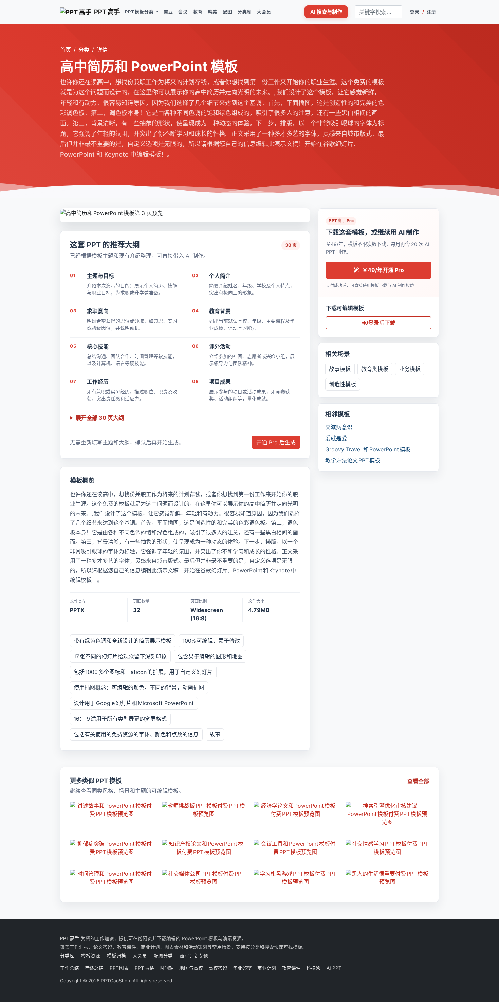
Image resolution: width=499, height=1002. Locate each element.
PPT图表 (119, 968)
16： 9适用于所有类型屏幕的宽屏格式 (120, 718)
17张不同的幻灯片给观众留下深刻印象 (120, 656)
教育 (198, 11)
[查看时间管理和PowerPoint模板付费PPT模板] (112, 878)
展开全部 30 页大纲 (100, 417)
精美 (213, 11)
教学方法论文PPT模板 (352, 460)
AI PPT (333, 968)
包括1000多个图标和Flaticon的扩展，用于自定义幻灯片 (143, 671)
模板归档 (116, 956)
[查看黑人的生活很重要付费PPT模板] (387, 878)
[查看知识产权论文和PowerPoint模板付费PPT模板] (204, 848)
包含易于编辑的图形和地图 (210, 656)
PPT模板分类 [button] (140, 11)
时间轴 (167, 968)
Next (304, 211)
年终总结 (94, 968)
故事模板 (340, 368)
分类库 (245, 11)
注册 (431, 11)
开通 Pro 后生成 (276, 442)
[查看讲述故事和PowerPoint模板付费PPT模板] (112, 810)
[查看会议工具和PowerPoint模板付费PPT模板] (295, 848)
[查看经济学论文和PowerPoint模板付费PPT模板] (295, 810)
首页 (65, 49)
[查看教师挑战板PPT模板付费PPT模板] (204, 810)
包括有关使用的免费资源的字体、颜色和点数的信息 (136, 734)
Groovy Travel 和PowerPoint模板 (367, 449)
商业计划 (266, 968)
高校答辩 (217, 968)
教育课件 (291, 968)
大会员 (264, 11)
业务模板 (410, 368)
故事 (214, 734)
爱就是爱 (336, 438)
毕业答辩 (242, 968)
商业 (168, 11)
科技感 (313, 968)
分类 (83, 49)
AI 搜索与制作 (326, 11)
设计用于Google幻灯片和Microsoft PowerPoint (134, 703)
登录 (415, 11)
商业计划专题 (194, 956)
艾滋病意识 (338, 427)
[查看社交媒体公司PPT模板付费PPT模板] (204, 878)
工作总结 (69, 968)
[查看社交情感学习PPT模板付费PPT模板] (387, 848)
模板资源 (90, 956)
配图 (227, 11)
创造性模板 (342, 384)
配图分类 (163, 956)
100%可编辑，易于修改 (211, 640)
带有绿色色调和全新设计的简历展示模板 (122, 640)
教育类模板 (374, 368)
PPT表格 (144, 968)
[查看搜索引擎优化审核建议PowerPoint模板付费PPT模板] (387, 814)
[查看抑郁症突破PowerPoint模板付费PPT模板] (112, 848)
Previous (65, 211)
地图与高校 (191, 968)
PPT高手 (69, 938)
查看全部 (418, 780)
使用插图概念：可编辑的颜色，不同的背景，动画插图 (139, 687)
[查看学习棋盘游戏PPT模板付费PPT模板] (295, 878)
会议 (183, 11)
